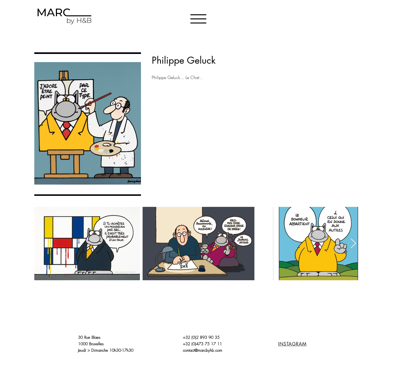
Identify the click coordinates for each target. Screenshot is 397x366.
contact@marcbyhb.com (202, 350)
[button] (198, 18)
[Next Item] (353, 243)
